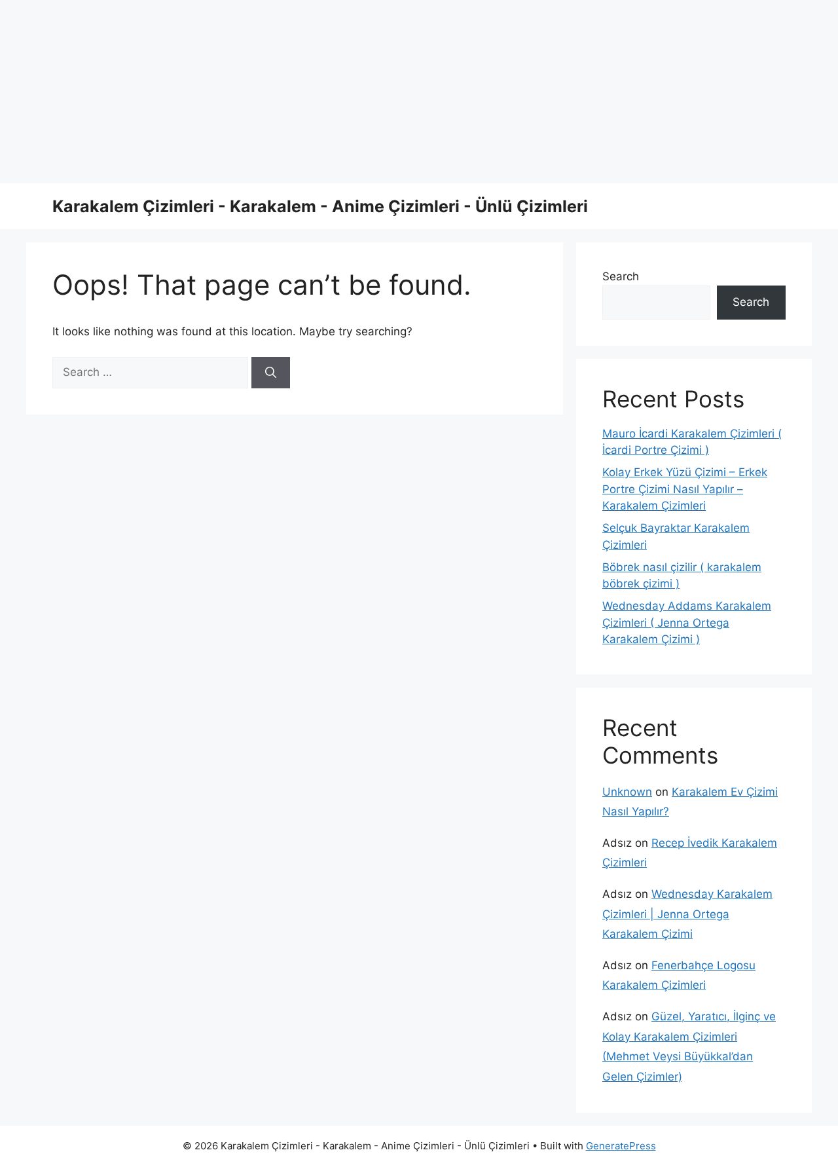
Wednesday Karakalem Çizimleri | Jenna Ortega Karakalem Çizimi (687, 913)
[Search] (270, 372)
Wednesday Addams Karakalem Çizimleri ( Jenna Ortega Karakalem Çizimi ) (686, 622)
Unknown (627, 791)
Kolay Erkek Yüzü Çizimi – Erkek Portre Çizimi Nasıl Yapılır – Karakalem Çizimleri (684, 489)
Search (620, 276)
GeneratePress (621, 1145)
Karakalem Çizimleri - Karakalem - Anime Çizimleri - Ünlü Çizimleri (320, 206)
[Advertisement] (393, 91)
